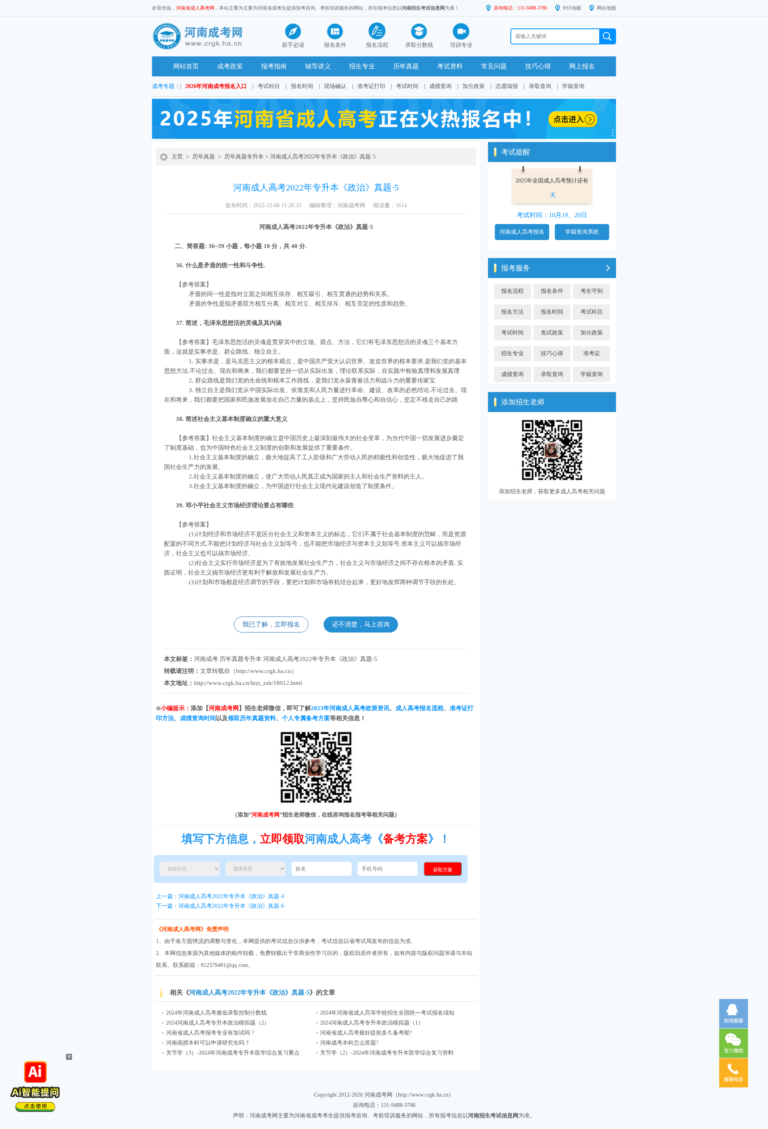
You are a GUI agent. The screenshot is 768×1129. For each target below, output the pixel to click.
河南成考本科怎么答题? (349, 1043)
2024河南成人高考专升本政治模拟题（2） (218, 1023)
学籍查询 (573, 86)
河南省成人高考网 (195, 8)
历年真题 (406, 66)
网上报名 (582, 66)
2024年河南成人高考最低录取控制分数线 (216, 1013)
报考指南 (274, 66)
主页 (177, 157)
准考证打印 (371, 86)
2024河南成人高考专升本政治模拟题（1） (372, 1023)
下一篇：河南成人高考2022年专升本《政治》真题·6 (220, 906)
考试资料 (450, 66)
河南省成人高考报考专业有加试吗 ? (210, 1033)
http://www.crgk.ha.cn (263, 671)
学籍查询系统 (582, 232)
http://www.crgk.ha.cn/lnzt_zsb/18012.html (248, 683)
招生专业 (362, 66)
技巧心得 (538, 66)
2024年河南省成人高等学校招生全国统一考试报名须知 (387, 1013)
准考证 (591, 353)
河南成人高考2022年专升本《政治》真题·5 (323, 157)
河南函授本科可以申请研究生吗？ (208, 1043)
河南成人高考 (277, 227)
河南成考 (206, 659)
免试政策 (552, 333)
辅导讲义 (318, 66)
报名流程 (512, 291)
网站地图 (606, 8)
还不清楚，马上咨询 (361, 624)
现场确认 (335, 86)
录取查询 (540, 86)
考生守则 (591, 291)
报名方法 (512, 312)
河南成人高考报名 (522, 232)
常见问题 (494, 66)
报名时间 (302, 86)
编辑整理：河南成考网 (337, 205)
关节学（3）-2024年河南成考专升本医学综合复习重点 (233, 1053)
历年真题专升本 (244, 157)
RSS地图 (572, 8)
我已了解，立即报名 (271, 624)
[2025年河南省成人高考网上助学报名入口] (384, 137)
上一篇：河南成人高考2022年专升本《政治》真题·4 (220, 896)
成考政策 (230, 66)
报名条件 (552, 291)
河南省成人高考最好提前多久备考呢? (366, 1033)
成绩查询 (440, 86)
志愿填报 (507, 86)
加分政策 (473, 86)
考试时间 (407, 86)
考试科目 (269, 86)
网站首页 (186, 66)
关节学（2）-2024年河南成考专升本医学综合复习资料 (387, 1053)
